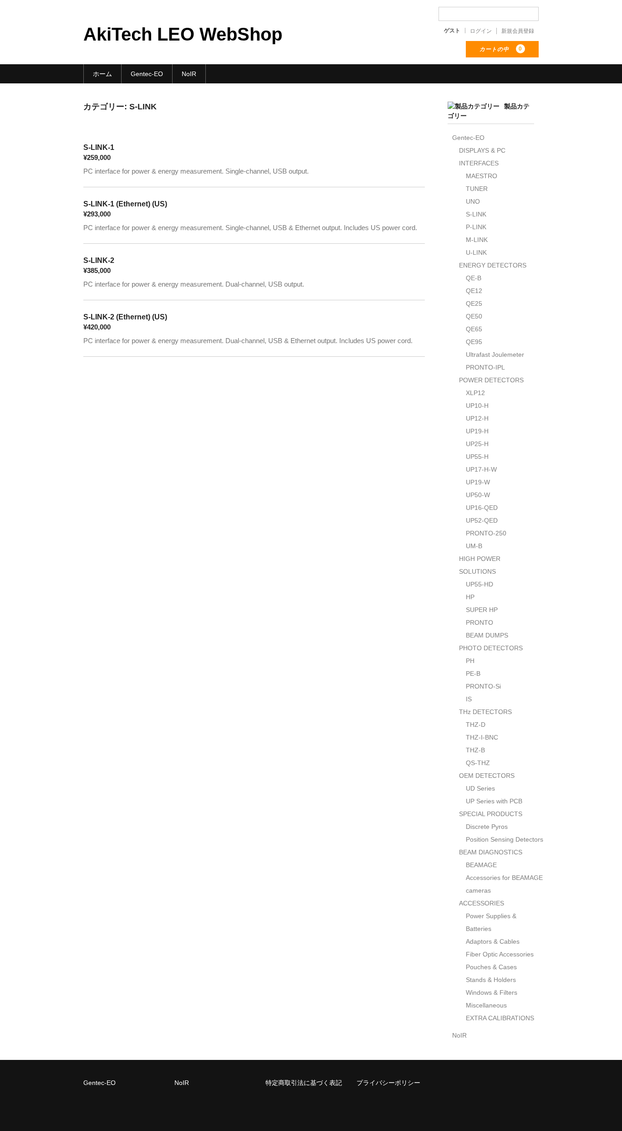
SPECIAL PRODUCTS (490, 813)
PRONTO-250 (486, 533)
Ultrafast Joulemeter (495, 354)
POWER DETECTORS (491, 380)
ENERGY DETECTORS (492, 265)
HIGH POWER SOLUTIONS (479, 565)
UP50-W (478, 495)
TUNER (477, 188)
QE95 (474, 341)
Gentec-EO (147, 73)
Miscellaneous (486, 1005)
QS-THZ (478, 762)
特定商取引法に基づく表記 (303, 1082)
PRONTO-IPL (485, 367)
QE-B (473, 278)
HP (470, 597)
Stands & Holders (491, 979)
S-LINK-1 (98, 147)
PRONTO (479, 622)
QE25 (474, 303)
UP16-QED (482, 507)
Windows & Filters (491, 992)
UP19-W (478, 482)
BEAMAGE (481, 865)
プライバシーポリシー (388, 1082)
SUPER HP (482, 609)
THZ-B (475, 750)
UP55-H (477, 456)
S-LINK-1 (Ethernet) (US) (125, 204)
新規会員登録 (517, 31)
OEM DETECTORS (487, 775)
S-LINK (476, 214)
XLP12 (475, 392)
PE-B (473, 673)
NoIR (189, 73)
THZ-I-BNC (482, 737)
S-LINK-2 (98, 260)
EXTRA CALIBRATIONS (500, 1018)
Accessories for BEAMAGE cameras (504, 884)
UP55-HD (479, 584)
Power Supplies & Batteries (491, 922)
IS (469, 699)
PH (470, 660)
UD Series (480, 788)
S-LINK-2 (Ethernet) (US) (125, 317)
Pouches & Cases (491, 967)
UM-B (474, 546)
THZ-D (475, 724)
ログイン (481, 31)
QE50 (474, 316)
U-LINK (476, 252)
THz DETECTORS (485, 711)
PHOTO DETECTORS (491, 648)
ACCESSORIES (481, 903)
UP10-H (477, 405)
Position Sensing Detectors (504, 839)
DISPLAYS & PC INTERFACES (482, 157)
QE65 (474, 329)
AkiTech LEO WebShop (182, 34)
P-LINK (476, 227)
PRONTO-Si (483, 686)
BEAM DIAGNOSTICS (490, 852)
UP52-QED (482, 520)
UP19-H (477, 431)
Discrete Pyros (487, 826)
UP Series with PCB (494, 801)
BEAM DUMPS (487, 635)
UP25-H (477, 443)
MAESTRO (481, 176)
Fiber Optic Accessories (500, 954)
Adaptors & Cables (493, 941)
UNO (473, 201)
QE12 (474, 290)
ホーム (102, 73)
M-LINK (477, 239)
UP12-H (477, 418)
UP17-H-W (481, 469)
